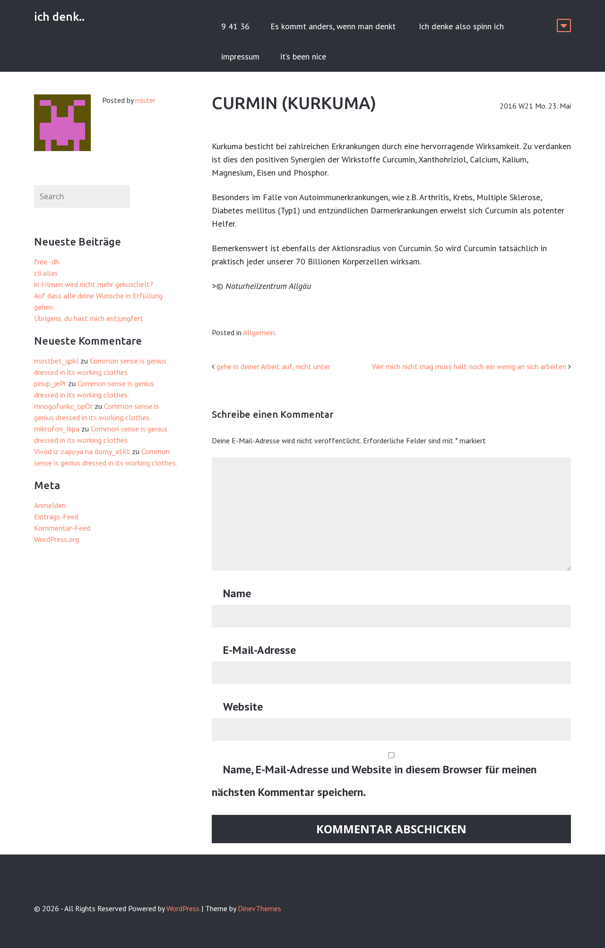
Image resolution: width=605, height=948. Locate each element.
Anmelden (50, 505)
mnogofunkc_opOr (63, 406)
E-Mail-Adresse (259, 650)
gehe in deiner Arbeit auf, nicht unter (273, 366)
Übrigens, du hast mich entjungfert (88, 318)
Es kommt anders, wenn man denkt (334, 26)
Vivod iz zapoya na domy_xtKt (82, 451)
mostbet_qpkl (56, 360)
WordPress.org (56, 539)
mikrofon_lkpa (56, 428)
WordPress (182, 908)
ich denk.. (59, 16)
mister (145, 100)
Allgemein (259, 332)
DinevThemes (259, 908)
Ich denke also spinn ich (461, 26)
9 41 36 (235, 26)
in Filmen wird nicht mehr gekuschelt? (93, 284)
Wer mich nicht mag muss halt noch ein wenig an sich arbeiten (469, 366)
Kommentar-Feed (62, 528)
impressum (240, 56)
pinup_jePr (50, 383)
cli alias (46, 273)
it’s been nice (303, 56)
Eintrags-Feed (56, 516)
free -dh (46, 261)
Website (243, 706)
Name (237, 593)
